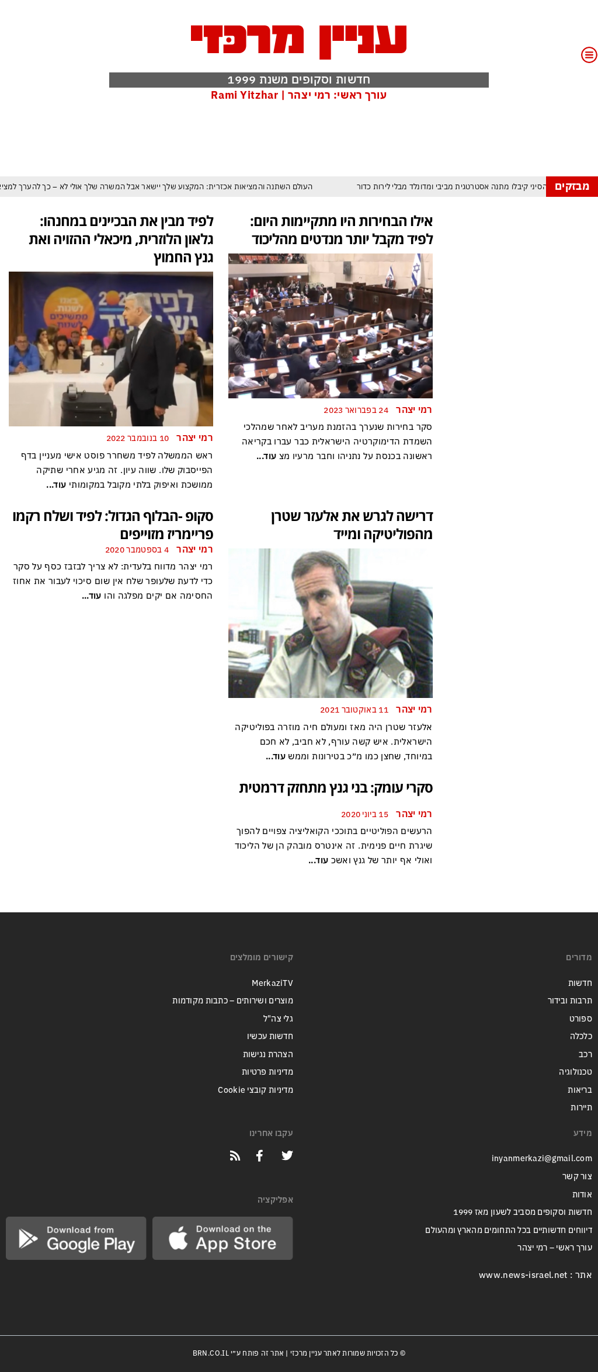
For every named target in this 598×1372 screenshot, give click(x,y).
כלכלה (581, 1036)
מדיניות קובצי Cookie (255, 1090)
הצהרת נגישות (268, 1054)
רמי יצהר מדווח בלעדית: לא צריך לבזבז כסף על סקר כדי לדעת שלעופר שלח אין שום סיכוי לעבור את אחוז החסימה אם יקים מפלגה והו (113, 581)
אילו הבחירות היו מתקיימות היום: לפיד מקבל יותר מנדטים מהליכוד (341, 229)
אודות (582, 1194)
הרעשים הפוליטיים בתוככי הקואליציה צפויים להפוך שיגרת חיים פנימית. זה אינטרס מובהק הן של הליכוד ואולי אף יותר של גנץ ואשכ (334, 845)
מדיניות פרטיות (267, 1072)
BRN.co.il (211, 1353)
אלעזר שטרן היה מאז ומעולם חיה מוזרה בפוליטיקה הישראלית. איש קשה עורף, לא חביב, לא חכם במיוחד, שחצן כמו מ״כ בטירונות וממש (333, 741)
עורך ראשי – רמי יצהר (554, 1247)
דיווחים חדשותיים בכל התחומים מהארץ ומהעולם (508, 1230)
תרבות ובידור (570, 1000)
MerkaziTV (272, 983)
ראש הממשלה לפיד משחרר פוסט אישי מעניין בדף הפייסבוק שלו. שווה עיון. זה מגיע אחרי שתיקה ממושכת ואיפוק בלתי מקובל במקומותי (117, 470)
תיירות (581, 1107)
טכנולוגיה (575, 1072)
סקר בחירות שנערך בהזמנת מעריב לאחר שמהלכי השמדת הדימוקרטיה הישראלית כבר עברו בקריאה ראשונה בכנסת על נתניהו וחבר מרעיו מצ (337, 441)
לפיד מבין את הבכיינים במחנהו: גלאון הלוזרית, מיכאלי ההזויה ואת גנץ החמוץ (121, 238)
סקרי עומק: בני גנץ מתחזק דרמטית (336, 787)
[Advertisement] (376, 138)
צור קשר (577, 1176)
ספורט (580, 1018)
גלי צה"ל (278, 1018)
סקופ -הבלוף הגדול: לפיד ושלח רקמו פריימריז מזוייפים (112, 524)
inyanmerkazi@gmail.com (542, 1158)
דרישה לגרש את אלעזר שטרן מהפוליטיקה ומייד (352, 524)
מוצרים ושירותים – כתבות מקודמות (232, 1000)
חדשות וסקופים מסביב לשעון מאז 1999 (522, 1212)
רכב (585, 1054)
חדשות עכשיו (270, 1036)
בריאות (580, 1090)
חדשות (580, 983)
